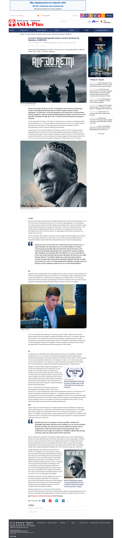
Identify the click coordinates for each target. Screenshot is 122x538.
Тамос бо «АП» (84, 522)
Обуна (73, 522)
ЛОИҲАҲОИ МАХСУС (102, 30)
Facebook (40, 496)
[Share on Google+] (50, 500)
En (77, 15)
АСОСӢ (12, 30)
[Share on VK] (63, 500)
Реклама (62, 522)
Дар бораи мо (41, 522)
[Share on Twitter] (56, 500)
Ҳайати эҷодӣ (52, 522)
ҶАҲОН (57, 30)
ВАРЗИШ (71, 30)
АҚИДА (86, 30)
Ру (72, 15)
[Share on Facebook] (43, 500)
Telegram (34, 496)
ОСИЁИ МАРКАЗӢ (41, 30)
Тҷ (75, 15)
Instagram (49, 496)
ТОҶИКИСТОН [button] (24, 30)
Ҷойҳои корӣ (95, 522)
